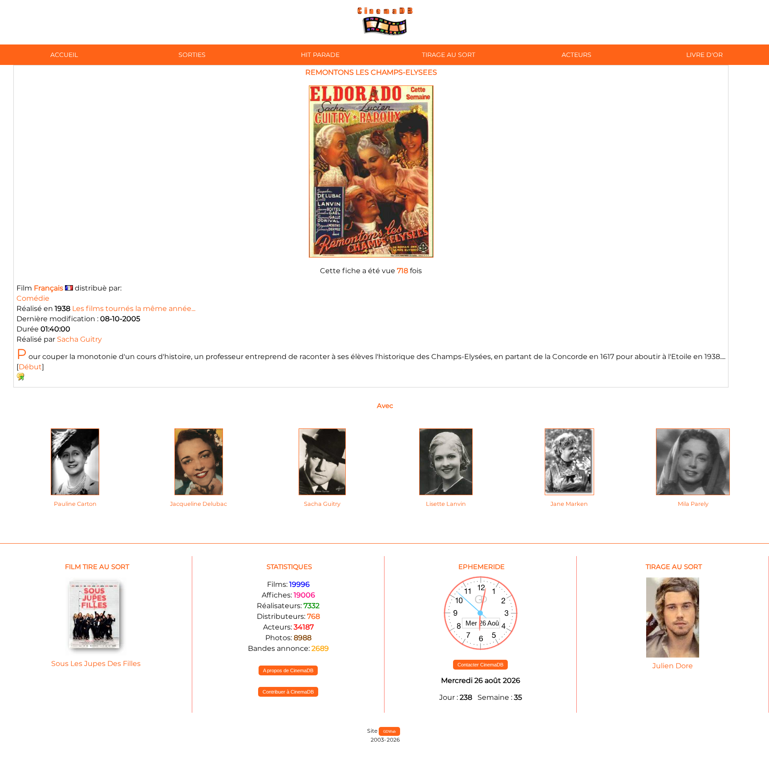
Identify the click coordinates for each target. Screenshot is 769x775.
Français (48, 288)
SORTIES (192, 55)
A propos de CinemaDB (288, 670)
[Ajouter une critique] (20, 378)
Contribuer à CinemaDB (288, 691)
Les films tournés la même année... (133, 308)
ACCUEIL (64, 55)
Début (30, 367)
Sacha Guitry (79, 339)
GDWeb (389, 731)
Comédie (32, 298)
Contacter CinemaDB (480, 664)
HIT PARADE (320, 55)
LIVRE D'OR (704, 55)
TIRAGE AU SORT (448, 55)
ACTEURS (576, 55)
